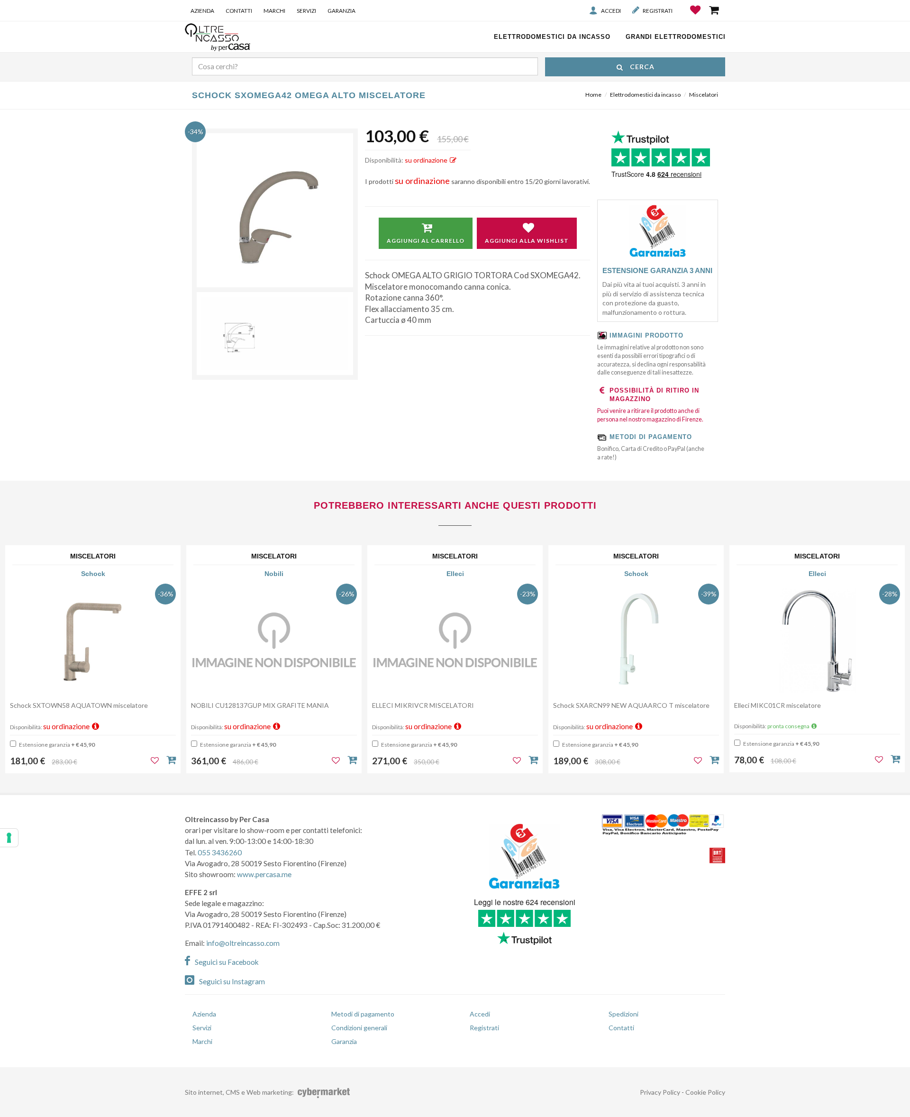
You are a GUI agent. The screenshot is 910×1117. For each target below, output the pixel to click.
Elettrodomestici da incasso (645, 94)
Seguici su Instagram (232, 981)
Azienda (202, 10)
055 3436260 (220, 852)
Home (593, 94)
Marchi (274, 10)
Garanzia (341, 10)
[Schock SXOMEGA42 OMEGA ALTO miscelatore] (275, 211)
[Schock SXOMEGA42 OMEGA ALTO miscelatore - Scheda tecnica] (275, 333)
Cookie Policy (705, 1092)
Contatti (239, 10)
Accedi (611, 10)
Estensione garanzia (56, 744)
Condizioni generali (359, 1028)
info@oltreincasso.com (243, 943)
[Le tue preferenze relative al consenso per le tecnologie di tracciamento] (9, 838)
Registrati (658, 10)
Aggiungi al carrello (425, 240)
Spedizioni (623, 1014)
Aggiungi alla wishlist (527, 240)
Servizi (306, 10)
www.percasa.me (264, 874)
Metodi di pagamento (362, 1014)
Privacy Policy (660, 1092)
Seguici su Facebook (227, 962)
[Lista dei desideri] (696, 17)
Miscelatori (703, 94)
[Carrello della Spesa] (714, 10)
